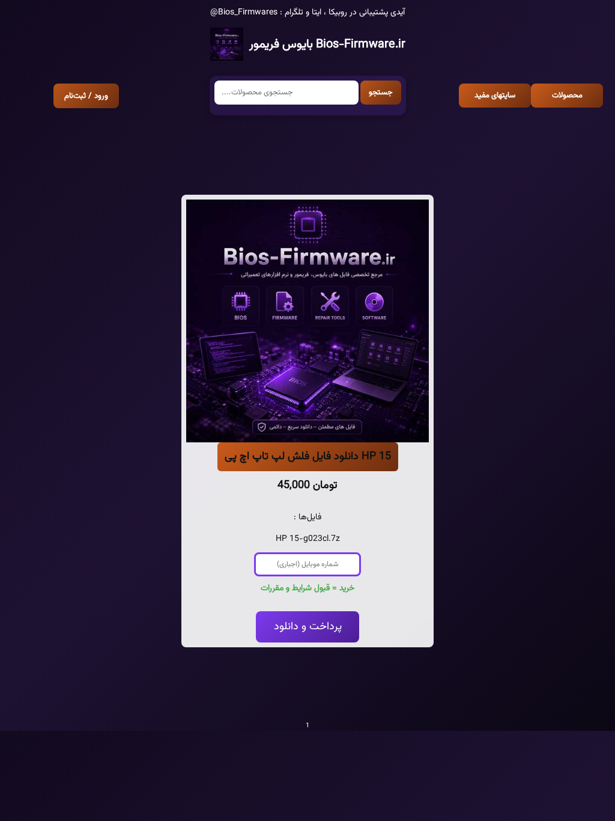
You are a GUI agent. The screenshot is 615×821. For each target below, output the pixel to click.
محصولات (567, 96)
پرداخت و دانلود (308, 626)
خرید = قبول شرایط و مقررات (307, 588)
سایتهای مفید (494, 96)
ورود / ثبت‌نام (86, 96)
